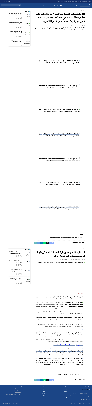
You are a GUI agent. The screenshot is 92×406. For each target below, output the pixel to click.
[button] (11, 5)
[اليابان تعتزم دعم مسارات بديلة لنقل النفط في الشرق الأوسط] (27, 43)
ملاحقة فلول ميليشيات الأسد (55, 237)
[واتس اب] (2, 1)
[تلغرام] (3, 1)
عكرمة (67, 374)
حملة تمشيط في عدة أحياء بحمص (65, 237)
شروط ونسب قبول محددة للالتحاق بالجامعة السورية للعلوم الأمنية (15, 14)
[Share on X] (47, 243)
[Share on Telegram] (38, 243)
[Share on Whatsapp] (44, 243)
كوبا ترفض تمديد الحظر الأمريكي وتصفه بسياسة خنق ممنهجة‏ (16, 32)
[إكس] (8, 1)
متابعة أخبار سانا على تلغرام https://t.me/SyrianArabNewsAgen (68, 345)
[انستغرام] (5, 1)
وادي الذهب (64, 374)
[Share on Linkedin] (41, 243)
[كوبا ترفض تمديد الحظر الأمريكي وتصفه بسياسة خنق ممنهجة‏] (27, 34)
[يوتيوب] (6, 1)
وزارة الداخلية (59, 374)
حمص (70, 374)
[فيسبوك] (9, 1)
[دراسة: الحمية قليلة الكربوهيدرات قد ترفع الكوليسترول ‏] (27, 25)
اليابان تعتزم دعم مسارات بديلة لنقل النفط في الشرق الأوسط (15, 40)
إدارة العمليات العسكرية (75, 237)
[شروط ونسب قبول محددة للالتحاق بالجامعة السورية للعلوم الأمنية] (27, 16)
